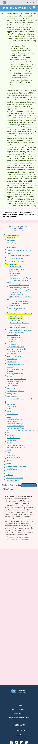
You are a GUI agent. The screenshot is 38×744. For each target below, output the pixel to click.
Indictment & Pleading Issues (16, 365)
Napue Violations (12, 414)
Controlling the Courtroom (15, 261)
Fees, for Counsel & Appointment (19, 285)
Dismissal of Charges (13, 335)
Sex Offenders (11, 443)
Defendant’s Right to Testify (15, 332)
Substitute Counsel (14, 306)
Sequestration (11, 440)
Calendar (10, 253)
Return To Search (29, 485)
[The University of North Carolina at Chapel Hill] (3, 2)
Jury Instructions (12, 404)
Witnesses (10, 460)
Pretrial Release (12, 421)
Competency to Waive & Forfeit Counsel (21, 278)
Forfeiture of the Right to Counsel (19, 288)
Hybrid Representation (15, 292)
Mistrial (9, 409)
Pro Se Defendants (16, 325)
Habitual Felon (11, 362)
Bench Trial (10, 245)
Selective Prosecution (13, 438)
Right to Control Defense (16, 269)
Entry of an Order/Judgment (15, 347)
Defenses (9, 472)
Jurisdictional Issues (13, 383)
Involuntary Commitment (15, 374)
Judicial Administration (12, 481)
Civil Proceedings (14, 276)
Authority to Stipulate (15, 267)
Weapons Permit (12, 455)
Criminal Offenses (11, 469)
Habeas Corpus (12, 359)
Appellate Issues (12, 241)
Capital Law (9, 475)
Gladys (19, 735)
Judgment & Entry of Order (15, 381)
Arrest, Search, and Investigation (16, 466)
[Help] (30, 8)
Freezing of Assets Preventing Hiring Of (21, 290)
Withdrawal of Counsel (16, 311)
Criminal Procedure (12, 235)
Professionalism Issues (16, 294)
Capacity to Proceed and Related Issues (19, 250)
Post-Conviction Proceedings (14, 478)
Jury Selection (11, 389)
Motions (9, 412)
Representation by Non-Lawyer (18, 303)
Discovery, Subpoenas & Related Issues (19, 330)
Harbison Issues (15, 321)
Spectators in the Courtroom (16, 445)
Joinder (9, 377)
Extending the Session (14, 351)
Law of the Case (12, 406)
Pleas (9, 417)
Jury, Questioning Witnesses (15, 391)
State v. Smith (9, 485)
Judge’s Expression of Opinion (16, 379)
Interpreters (10, 371)
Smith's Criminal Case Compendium (18, 227)
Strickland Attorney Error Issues (19, 323)
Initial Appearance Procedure (16, 369)
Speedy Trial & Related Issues (16, 447)
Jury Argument (11, 394)
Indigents (10, 367)
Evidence (8, 463)
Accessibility (30, 2)
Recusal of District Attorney (15, 426)
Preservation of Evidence (14, 419)
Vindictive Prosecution (13, 457)
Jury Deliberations (12, 397)
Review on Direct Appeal (17, 327)
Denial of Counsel (14, 271)
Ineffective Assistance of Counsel (20, 314)
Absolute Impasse (14, 273)
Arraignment (11, 238)
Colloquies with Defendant (15, 258)
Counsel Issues (12, 264)
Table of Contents (18, 230)
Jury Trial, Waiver (12, 386)
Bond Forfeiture (12, 247)
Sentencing (10, 435)
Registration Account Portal (19, 718)
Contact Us (19, 705)
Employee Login (19, 730)
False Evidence (11, 353)
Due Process (11, 342)
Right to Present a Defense (15, 428)
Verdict (9, 453)
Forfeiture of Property (14, 356)
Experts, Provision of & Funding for (18, 349)
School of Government (14, 7)
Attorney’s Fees (12, 243)
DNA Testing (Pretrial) (13, 337)
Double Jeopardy (12, 339)
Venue (9, 450)
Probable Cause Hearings (15, 424)
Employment (19, 713)
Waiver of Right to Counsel (17, 309)
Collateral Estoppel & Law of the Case (18, 256)
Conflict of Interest (16, 316)
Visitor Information (19, 709)
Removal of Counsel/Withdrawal (19, 301)
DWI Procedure (11, 345)
